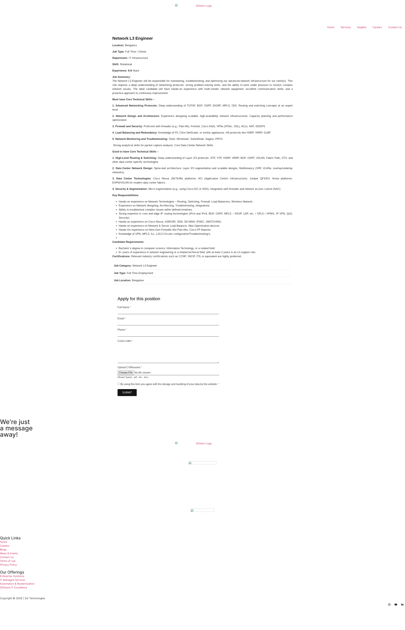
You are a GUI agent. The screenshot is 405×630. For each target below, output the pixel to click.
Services (346, 27)
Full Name (124, 307)
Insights (361, 27)
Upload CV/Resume (130, 367)
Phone (122, 330)
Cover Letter (125, 341)
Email (122, 318)
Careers (377, 27)
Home (330, 27)
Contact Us (395, 27)
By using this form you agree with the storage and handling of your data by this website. (169, 384)
